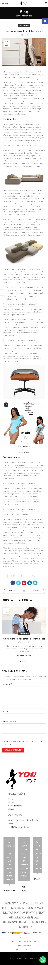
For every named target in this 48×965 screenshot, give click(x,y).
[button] (45, 21)
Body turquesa (24, 446)
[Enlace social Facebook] (12, 582)
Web (3, 731)
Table (23, 576)
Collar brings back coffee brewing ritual (24, 638)
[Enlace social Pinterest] (24, 582)
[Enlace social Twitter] (18, 582)
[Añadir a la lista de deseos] (26, 441)
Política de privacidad (24, 949)
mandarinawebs (32, 958)
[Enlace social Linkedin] (29, 582)
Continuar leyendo (24, 655)
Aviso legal (24, 937)
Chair (12, 576)
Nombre (5, 711)
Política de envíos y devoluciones (24, 941)
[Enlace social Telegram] (35, 582)
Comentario (7, 684)
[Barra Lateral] (3, 292)
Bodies (24, 449)
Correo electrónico (9, 721)
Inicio (18, 16)
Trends (34, 576)
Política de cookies (24, 945)
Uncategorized (27, 16)
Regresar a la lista (24, 590)
